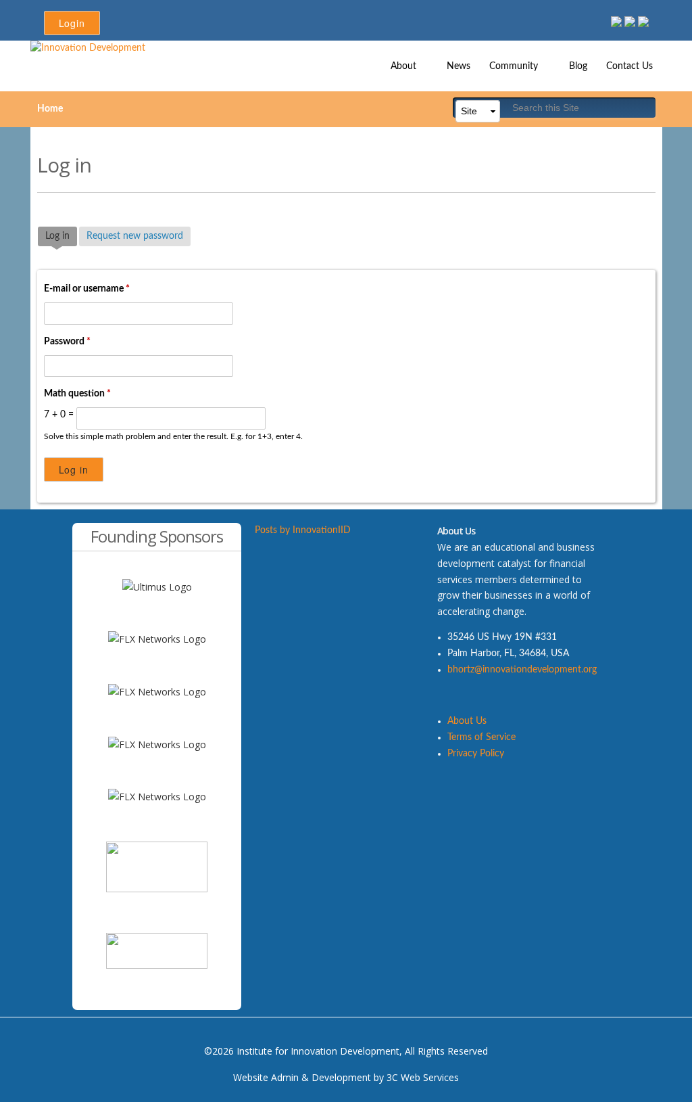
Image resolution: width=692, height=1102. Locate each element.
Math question (77, 393)
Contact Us (629, 66)
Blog (578, 66)
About (398, 63)
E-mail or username (87, 289)
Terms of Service (481, 737)
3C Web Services (423, 1077)
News (458, 66)
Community (509, 63)
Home (50, 109)
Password (67, 341)
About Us (467, 721)
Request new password (134, 236)
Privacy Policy (475, 753)
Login (72, 23)
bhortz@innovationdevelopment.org (522, 669)
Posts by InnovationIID (303, 530)
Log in (61, 236)
